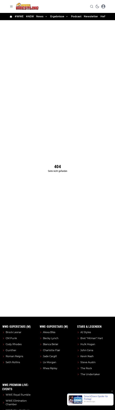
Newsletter (91, 16)
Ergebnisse (57, 16)
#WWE (19, 16)
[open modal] (103, 6)
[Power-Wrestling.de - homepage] (27, 6)
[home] (11, 16)
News (39, 16)
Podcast (76, 16)
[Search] (91, 6)
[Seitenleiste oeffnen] (11, 6)
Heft (103, 16)
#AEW (30, 16)
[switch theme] (97, 6)
